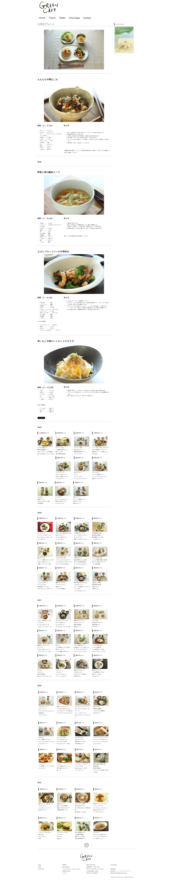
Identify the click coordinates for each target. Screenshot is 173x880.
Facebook (114, 864)
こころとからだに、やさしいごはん (71, 868)
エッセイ (64, 873)
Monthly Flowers (66, 871)
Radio (39, 866)
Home (39, 864)
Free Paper (41, 868)
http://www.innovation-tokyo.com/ (119, 873)
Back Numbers (66, 866)
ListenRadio (91, 871)
